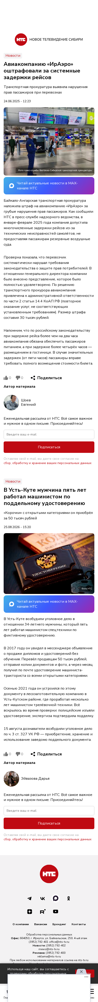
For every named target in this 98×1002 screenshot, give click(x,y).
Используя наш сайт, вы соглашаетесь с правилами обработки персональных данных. (38, 973)
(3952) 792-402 (56, 945)
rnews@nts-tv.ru (49, 949)
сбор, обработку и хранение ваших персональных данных (47, 463)
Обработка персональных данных (49, 934)
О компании (21, 924)
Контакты (79, 924)
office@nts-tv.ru (59, 942)
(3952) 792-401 (38, 942)
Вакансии (40, 924)
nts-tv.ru (83, 960)
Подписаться (49, 447)
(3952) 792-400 (55, 953)
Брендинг (59, 924)
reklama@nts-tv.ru (49, 956)
